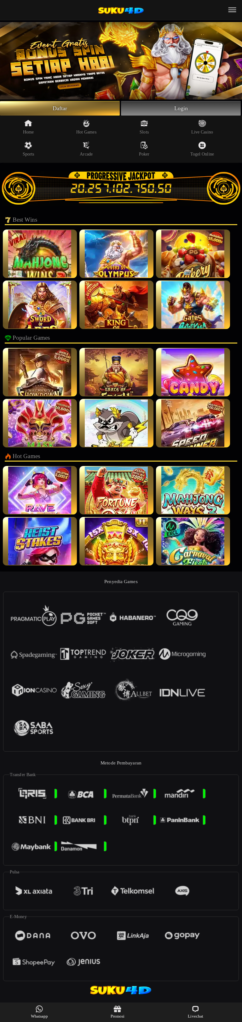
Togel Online (202, 154)
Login (181, 108)
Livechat (195, 1016)
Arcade (86, 154)
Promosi (118, 1016)
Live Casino (202, 132)
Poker (144, 154)
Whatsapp (39, 1016)
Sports (28, 154)
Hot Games (86, 132)
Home (28, 132)
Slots (144, 132)
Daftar (60, 108)
